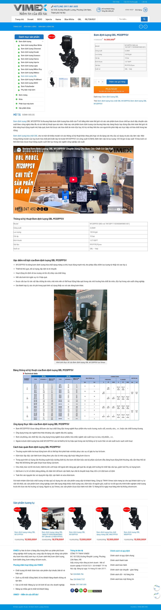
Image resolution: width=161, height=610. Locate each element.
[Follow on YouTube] (85, 590)
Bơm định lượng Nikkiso (30, 73)
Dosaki (30, 19)
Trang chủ (19, 19)
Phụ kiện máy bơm (28, 90)
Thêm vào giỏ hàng (117, 82)
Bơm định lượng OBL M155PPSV (77, 533)
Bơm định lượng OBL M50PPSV (132, 533)
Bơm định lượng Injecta (30, 62)
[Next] (86, 51)
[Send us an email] (76, 590)
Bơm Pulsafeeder (27, 86)
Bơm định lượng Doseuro (30, 56)
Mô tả (17, 114)
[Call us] (81, 590)
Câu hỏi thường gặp (131, 2)
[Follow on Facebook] (72, 590)
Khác (21, 99)
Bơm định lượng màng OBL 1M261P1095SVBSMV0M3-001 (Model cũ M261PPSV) (52, 534)
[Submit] (144, 19)
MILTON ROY (90, 19)
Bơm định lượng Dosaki (30, 52)
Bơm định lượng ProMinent (31, 80)
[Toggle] (43, 41)
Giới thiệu (116, 2)
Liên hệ (144, 2)
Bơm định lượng (30, 26)
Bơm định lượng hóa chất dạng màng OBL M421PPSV (107, 533)
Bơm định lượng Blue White (31, 45)
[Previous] (52, 51)
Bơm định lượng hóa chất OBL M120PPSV (114, 101)
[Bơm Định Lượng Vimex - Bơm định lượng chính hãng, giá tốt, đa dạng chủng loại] (30, 9)
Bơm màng (23, 95)
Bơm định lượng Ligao (29, 66)
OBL (79, 19)
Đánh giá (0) (28, 114)
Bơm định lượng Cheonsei (31, 49)
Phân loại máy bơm (26, 104)
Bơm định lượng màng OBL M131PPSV (25, 533)
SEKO (39, 19)
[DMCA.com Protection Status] (95, 591)
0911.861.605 (81, 585)
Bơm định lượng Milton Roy (31, 69)
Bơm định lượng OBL (46, 26)
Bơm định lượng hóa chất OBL (25, 136)
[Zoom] (51, 72)
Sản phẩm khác (25, 108)
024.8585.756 (78, 574)
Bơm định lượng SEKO (29, 83)
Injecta (49, 19)
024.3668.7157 (79, 579)
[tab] (17, 114)
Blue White (69, 19)
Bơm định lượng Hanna (30, 59)
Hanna (58, 19)
